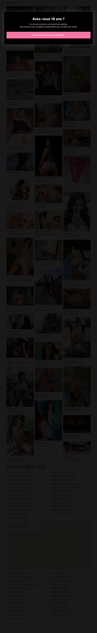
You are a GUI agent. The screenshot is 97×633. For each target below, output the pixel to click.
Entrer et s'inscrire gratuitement (48, 35)
